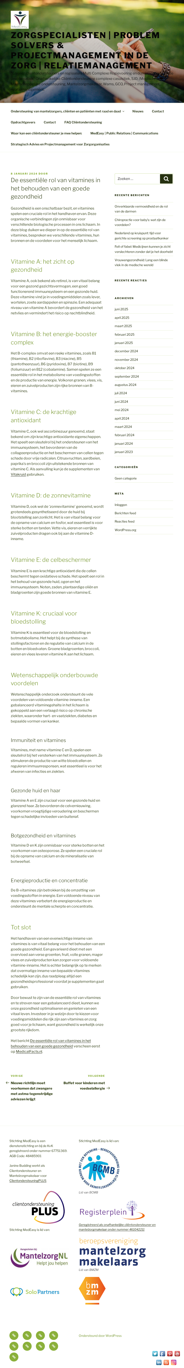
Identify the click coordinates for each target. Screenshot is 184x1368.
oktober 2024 (124, 368)
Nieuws (137, 111)
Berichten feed (125, 513)
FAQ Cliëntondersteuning (83, 122)
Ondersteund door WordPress (100, 1335)
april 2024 (122, 418)
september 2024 (127, 376)
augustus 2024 (125, 385)
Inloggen (121, 505)
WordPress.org (125, 530)
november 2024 (126, 359)
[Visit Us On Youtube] (177, 1356)
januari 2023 (124, 452)
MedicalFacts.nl (29, 1051)
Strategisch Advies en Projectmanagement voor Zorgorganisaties (60, 144)
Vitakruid (18, 474)
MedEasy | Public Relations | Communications (124, 133)
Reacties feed (124, 521)
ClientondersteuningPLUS (27, 1180)
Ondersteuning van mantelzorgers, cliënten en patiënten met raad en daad (66, 111)
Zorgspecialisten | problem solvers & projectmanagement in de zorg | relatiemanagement (85, 50)
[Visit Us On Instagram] (173, 1365)
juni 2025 (121, 309)
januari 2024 (124, 443)
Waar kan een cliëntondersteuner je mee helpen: (46, 133)
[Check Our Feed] (166, 1365)
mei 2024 (122, 410)
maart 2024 (123, 427)
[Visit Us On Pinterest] (169, 1356)
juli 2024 (121, 393)
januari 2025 (124, 343)
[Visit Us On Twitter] (155, 1356)
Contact (158, 111)
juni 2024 (121, 401)
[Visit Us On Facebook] (162, 1356)
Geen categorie (126, 478)
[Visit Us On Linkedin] (158, 1365)
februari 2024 (124, 435)
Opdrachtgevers (23, 122)
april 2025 (122, 318)
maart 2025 (123, 326)
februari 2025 (124, 334)
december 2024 (126, 351)
